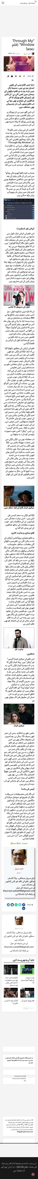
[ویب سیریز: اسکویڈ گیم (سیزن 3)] (27, 969)
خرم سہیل (19, 869)
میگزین (14, 989)
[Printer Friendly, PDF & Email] (19, 843)
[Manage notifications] (33, 1174)
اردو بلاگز (29, 966)
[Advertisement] (19, 21)
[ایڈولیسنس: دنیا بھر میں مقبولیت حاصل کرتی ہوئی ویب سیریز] (11, 969)
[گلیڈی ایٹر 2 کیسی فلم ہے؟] (11, 993)
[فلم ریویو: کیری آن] (27, 993)
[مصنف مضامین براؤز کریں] (19, 921)
